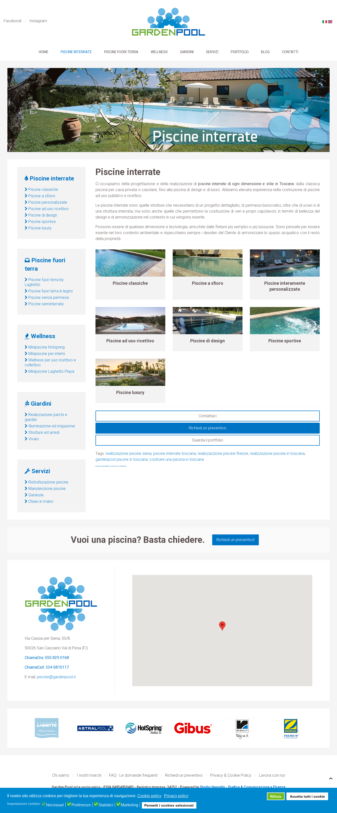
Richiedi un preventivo (207, 428)
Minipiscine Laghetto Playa (50, 371)
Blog (265, 52)
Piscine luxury (130, 392)
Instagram (38, 21)
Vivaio (33, 439)
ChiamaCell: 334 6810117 (47, 667)
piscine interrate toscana (174, 453)
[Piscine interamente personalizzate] (285, 263)
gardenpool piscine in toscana (121, 459)
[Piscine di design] (208, 320)
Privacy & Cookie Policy (230, 775)
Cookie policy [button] (149, 796)
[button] (222, 626)
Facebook (13, 21)
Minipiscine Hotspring (46, 347)
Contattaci (208, 416)
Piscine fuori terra (121, 52)
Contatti (290, 52)
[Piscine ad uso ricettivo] (130, 320)
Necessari (55, 805)
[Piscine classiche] (130, 263)
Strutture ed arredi (43, 432)
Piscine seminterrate (45, 304)
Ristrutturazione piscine (47, 482)
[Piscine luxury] (130, 372)
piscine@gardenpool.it (56, 677)
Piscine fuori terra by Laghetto (44, 282)
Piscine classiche (130, 283)
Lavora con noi (272, 775)
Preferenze (81, 805)
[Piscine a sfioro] (208, 263)
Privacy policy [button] (176, 796)
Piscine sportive (284, 340)
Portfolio (240, 52)
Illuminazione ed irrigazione (51, 426)
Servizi (212, 52)
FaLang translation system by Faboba (110, 466)
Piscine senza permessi (48, 297)
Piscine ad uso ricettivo (130, 340)
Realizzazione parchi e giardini (46, 417)
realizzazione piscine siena (128, 453)
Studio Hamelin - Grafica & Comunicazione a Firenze (242, 787)
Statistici (105, 805)
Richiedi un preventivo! (235, 539)
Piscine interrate (76, 52)
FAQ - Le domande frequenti (133, 775)
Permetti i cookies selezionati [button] (169, 805)
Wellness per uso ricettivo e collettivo (50, 362)
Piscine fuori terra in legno (50, 291)
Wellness (159, 52)
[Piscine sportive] (285, 320)
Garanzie (35, 495)
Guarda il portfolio (207, 440)
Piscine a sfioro (207, 283)
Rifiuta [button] (275, 796)
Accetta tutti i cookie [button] (307, 796)
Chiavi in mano (40, 501)
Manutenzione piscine (46, 488)
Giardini (187, 52)
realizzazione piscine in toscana (277, 453)
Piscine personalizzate (47, 202)
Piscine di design (207, 340)
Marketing (129, 805)
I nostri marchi (89, 775)
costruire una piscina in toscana (176, 459)
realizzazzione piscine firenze (223, 453)
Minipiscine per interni (46, 353)
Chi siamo (60, 775)
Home (43, 52)
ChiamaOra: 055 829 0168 (47, 657)
